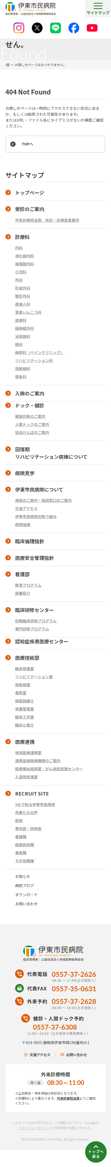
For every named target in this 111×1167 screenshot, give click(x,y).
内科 (19, 247)
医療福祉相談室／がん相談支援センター (49, 768)
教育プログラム (28, 585)
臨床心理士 (24, 725)
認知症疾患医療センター (41, 641)
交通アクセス (26, 508)
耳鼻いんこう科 (28, 312)
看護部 (22, 574)
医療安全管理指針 (34, 557)
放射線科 (22, 368)
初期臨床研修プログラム (36, 620)
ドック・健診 (29, 405)
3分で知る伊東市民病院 (35, 804)
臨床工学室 (24, 717)
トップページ (29, 192)
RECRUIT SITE (32, 793)
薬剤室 (20, 692)
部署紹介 (22, 593)
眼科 (19, 344)
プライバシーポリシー (35, 1127)
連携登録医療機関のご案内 (37, 760)
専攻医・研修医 (28, 828)
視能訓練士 (24, 700)
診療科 (22, 236)
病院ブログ (24, 885)
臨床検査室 (24, 668)
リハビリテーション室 (34, 676)
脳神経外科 (24, 328)
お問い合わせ (26, 903)
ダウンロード (26, 894)
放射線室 (22, 684)
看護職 (20, 836)
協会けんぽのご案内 (32, 432)
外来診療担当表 (68, 1098)
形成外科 (22, 288)
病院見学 (24, 472)
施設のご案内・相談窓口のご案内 (43, 500)
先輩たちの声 (26, 812)
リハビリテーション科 (34, 360)
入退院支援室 (26, 776)
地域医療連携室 (28, 752)
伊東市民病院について (39, 489)
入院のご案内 (29, 393)
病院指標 (22, 524)
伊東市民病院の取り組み (36, 516)
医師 (19, 820)
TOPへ (27, 144)
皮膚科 (20, 320)
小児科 (20, 272)
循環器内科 (24, 264)
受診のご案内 (29, 208)
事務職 (20, 852)
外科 (19, 280)
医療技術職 (24, 844)
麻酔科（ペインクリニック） (39, 352)
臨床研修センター (34, 609)
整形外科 (22, 296)
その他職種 (24, 860)
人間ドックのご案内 (32, 424)
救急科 (20, 376)
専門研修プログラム (32, 629)
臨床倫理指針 (29, 541)
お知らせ (22, 876)
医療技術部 (27, 657)
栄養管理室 (24, 709)
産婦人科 (22, 304)
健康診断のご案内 (30, 416)
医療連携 (24, 741)
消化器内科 (24, 255)
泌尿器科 (22, 336)
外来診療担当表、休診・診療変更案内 (47, 220)
